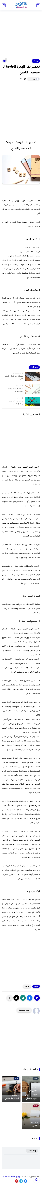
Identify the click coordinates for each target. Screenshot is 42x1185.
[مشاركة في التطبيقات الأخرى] (9, 998)
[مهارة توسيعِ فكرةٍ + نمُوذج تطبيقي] (32, 376)
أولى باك (35, 61)
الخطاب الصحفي (12, 1099)
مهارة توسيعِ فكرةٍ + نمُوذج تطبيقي (14, 377)
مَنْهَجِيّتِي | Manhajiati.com (12, 1176)
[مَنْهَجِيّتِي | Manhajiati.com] (21, 5)
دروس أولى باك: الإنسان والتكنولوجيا (15, 390)
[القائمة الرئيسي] (38, 5)
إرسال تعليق (32, 1150)
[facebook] (25, 1181)
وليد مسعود (31, 79)
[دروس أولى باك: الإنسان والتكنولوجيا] (32, 389)
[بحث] (4, 5)
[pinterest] (16, 1181)
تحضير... (34, 1126)
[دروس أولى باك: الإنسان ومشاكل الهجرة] (32, 401)
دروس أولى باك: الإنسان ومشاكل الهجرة (15, 402)
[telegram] (21, 1181)
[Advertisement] (21, 36)
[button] (29, 998)
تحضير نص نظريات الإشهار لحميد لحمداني (32, 1095)
